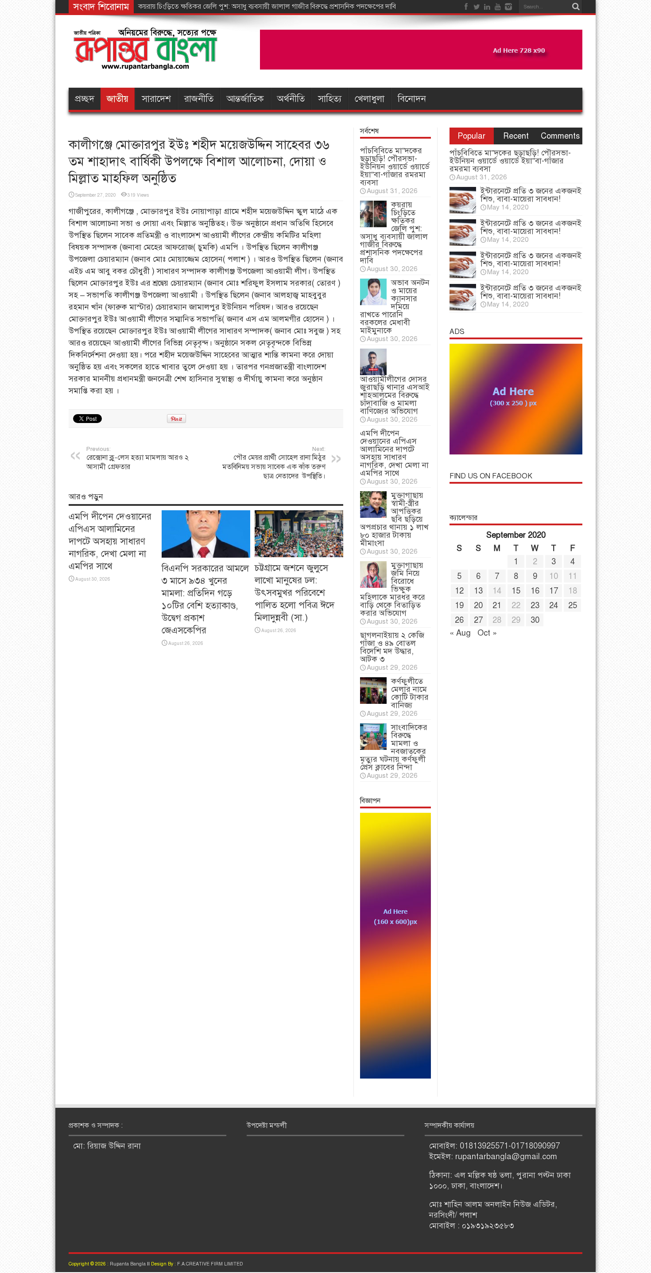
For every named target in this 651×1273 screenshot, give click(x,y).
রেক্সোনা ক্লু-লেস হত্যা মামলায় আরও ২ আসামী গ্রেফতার (137, 458)
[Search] (575, 6)
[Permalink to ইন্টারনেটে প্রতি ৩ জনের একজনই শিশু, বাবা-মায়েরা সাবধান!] (463, 211)
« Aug (460, 633)
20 (478, 605)
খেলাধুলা (369, 99)
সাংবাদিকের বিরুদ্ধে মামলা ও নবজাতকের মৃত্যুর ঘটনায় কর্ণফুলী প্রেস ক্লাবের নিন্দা (393, 747)
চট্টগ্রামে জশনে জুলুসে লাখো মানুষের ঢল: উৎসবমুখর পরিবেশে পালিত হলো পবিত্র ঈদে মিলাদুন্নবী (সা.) (294, 592)
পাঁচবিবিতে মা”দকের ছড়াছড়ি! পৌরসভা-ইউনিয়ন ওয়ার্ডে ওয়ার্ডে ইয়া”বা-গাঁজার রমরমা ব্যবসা (395, 166)
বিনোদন (412, 99)
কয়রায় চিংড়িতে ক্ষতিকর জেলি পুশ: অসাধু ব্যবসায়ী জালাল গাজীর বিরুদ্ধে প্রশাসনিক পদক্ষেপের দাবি (267, 6)
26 (459, 620)
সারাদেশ (156, 99)
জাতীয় (117, 99)
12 (459, 591)
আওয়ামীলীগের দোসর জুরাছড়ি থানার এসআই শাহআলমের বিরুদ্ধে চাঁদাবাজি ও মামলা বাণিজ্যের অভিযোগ (395, 395)
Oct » (487, 633)
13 (478, 591)
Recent (516, 136)
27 (478, 620)
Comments (560, 136)
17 (553, 591)
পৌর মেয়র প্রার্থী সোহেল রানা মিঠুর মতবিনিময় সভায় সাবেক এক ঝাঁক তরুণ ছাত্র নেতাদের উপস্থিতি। (274, 463)
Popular (471, 136)
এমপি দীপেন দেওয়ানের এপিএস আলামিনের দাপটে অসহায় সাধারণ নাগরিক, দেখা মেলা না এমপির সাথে (110, 541)
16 (535, 591)
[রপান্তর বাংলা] (146, 64)
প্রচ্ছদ (84, 99)
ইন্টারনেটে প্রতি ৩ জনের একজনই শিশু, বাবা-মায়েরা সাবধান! (530, 195)
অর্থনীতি (291, 99)
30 (535, 620)
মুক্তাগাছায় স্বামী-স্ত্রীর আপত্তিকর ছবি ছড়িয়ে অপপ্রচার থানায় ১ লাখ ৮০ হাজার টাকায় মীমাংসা (394, 519)
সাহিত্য (329, 99)
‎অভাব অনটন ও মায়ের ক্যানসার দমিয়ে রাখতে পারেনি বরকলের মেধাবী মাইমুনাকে (395, 306)
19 (459, 605)
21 (496, 605)
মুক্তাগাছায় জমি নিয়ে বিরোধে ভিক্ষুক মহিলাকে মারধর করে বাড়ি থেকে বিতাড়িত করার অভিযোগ (392, 589)
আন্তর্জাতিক (245, 99)
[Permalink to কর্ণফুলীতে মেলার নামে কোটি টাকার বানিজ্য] (373, 701)
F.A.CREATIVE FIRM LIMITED (210, 1264)
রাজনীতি (198, 99)
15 (516, 591)
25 (572, 605)
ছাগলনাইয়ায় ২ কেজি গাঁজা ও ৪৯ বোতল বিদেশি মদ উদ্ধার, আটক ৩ (392, 647)
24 (553, 605)
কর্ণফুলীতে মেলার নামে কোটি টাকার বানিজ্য (410, 693)
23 (535, 605)
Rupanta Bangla (128, 1264)
